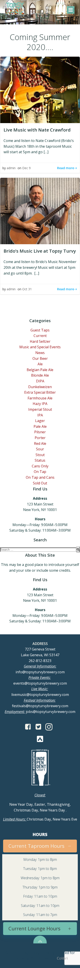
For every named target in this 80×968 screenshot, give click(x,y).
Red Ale (40, 443)
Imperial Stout (40, 409)
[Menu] (70, 10)
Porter (40, 437)
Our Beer (40, 358)
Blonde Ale (40, 375)
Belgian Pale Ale (40, 369)
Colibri (62, 958)
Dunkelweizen (40, 386)
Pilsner (40, 432)
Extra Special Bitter (40, 392)
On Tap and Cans (40, 477)
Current (40, 335)
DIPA (40, 381)
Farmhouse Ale (40, 398)
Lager (40, 420)
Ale (40, 364)
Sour (40, 449)
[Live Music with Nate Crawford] (40, 89)
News (40, 352)
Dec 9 (26, 168)
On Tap (40, 471)
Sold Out (40, 483)
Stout (40, 454)
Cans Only (40, 466)
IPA (40, 415)
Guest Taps (40, 330)
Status (40, 460)
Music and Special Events (40, 347)
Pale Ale (40, 426)
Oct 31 (27, 289)
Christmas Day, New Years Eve (40, 819)
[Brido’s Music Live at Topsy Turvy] (40, 210)
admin (11, 168)
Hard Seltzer (40, 341)
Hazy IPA (40, 403)
